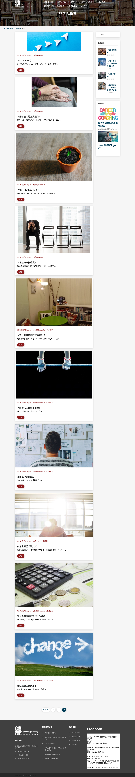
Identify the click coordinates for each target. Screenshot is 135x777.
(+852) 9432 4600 (22, 758)
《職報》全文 (76, 740)
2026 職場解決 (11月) (107, 146)
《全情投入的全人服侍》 (29, 116)
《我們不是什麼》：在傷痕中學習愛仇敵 (112, 63)
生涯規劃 (49, 330)
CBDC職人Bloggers (24, 55)
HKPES (25, 775)
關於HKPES (48, 2)
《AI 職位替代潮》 (50, 743)
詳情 (20, 70)
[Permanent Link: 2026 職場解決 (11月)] (108, 137)
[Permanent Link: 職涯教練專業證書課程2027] (108, 114)
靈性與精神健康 (88, 2)
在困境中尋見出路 (25, 477)
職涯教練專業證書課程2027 (108, 124)
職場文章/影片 (76, 737)
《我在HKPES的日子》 (28, 190)
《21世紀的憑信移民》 (51, 759)
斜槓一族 (36, 541)
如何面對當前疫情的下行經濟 (31, 616)
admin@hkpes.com (22, 751)
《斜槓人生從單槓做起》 (29, 408)
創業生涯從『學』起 (27, 546)
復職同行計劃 (49, 6)
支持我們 (83, 6)
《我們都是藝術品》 (51, 733)
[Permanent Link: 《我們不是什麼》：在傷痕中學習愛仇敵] (102, 62)
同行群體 (72, 6)
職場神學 (73, 2)
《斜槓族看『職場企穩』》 (52, 754)
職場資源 (60, 6)
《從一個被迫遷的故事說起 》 (31, 335)
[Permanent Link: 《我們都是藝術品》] (102, 51)
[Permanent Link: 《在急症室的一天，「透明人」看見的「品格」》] (102, 86)
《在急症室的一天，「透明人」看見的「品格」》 (112, 87)
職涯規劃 (102, 2)
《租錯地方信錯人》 (27, 262)
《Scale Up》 (24, 60)
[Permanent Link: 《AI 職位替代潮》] (102, 75)
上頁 (46, 710)
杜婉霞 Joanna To (39, 55)
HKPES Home (76, 733)
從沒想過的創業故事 (27, 686)
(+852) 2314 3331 (22, 755)
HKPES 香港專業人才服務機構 (105, 737)
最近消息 (74, 744)
